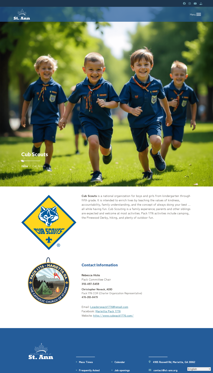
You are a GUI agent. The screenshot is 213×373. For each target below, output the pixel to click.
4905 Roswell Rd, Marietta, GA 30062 (174, 362)
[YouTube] (195, 3)
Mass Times (86, 362)
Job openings (122, 370)
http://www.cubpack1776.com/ (113, 315)
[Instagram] (190, 3)
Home (24, 166)
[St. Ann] (22, 14)
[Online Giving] (201, 3)
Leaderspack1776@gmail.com (109, 307)
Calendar (119, 362)
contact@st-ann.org (165, 370)
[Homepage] (41, 359)
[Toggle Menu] (198, 14)
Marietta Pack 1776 (108, 311)
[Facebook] (184, 3)
